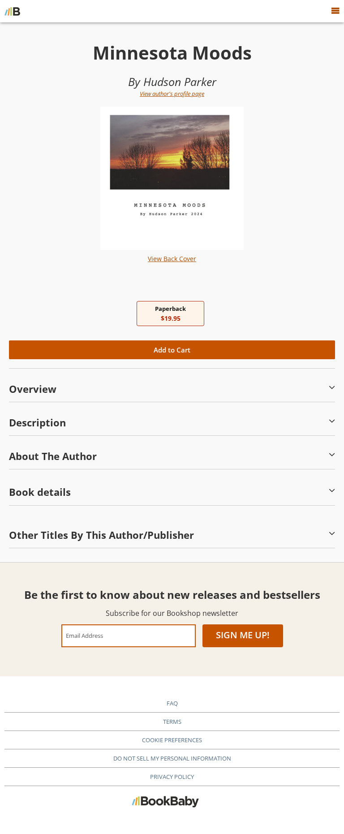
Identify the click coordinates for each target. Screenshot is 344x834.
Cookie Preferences (172, 740)
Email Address (84, 635)
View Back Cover (172, 258)
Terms (172, 722)
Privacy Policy (172, 777)
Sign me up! (243, 635)
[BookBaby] (12, 11)
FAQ (172, 703)
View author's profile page (172, 94)
